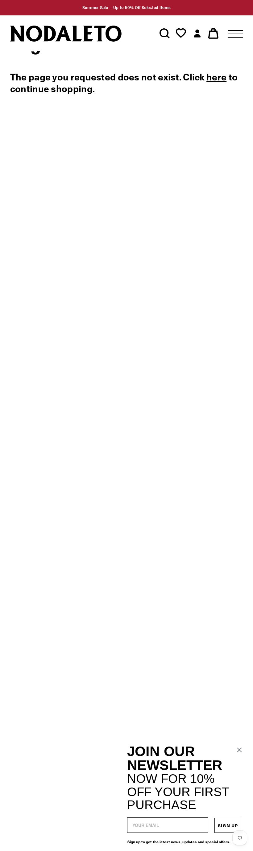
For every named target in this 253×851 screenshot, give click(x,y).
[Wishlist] (181, 34)
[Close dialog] (239, 750)
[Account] (197, 34)
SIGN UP (228, 825)
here (216, 77)
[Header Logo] (65, 33)
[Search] (165, 34)
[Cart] (213, 34)
